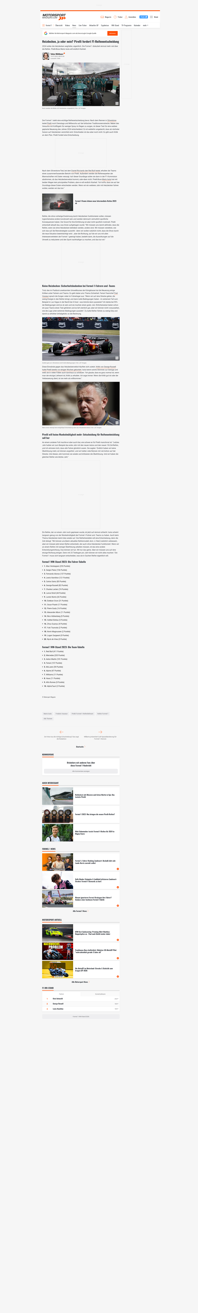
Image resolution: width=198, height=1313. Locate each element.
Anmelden (132, 17)
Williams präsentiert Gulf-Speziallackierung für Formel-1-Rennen (100, 738)
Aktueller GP (94, 25)
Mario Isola (106, 179)
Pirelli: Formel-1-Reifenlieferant (82, 714)
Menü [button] (156, 17)
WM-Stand (115, 25)
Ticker (120, 17)
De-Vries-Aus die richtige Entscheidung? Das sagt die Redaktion (61, 738)
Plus (143, 17)
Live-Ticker (83, 25)
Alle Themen (48, 719)
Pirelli (49, 123)
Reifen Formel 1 (102, 714)
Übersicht (58, 25)
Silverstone (111, 120)
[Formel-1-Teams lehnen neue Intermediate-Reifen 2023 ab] (81, 202)
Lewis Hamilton (58, 1008)
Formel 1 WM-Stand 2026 (81, 1016)
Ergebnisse (105, 25)
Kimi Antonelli (58, 998)
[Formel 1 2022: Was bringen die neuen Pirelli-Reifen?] (81, 814)
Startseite (80, 746)
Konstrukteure (100, 994)
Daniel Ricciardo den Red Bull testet (85, 171)
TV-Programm (126, 25)
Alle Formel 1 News (80, 911)
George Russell (58, 1003)
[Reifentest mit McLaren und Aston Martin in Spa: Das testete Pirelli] (81, 796)
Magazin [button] (108, 17)
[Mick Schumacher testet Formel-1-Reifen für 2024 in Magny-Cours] (81, 832)
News (74, 25)
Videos (67, 25)
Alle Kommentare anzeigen (81, 771)
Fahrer (61, 994)
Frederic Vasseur (62, 714)
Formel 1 (49, 25)
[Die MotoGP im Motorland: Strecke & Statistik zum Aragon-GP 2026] (81, 969)
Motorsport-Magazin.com (54, 17)
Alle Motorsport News (80, 982)
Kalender (137, 25)
